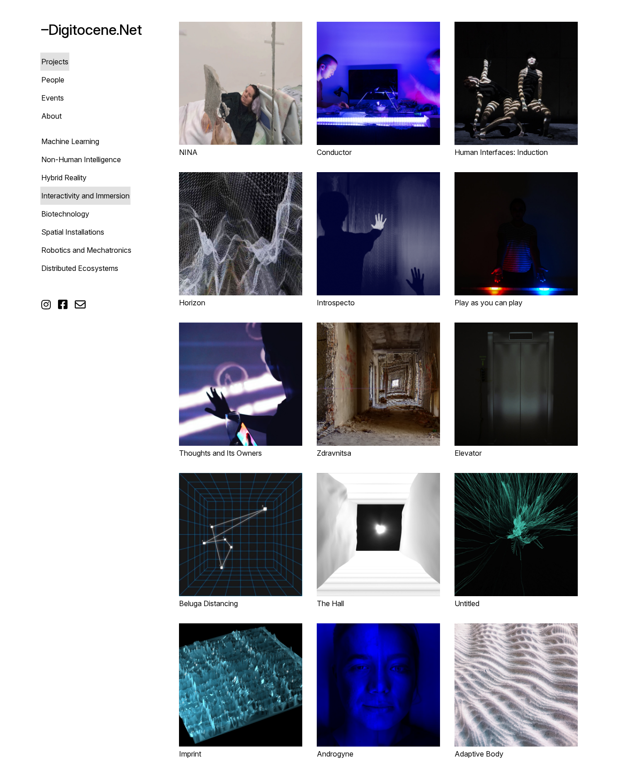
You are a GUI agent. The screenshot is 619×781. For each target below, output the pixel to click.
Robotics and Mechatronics (86, 250)
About (51, 116)
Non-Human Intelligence (81, 159)
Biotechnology (65, 213)
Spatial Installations (72, 231)
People (52, 79)
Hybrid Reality (64, 177)
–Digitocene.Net (91, 30)
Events (52, 97)
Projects (54, 61)
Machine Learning (70, 141)
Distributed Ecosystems (79, 268)
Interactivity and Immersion (85, 195)
